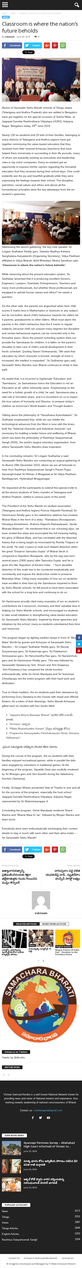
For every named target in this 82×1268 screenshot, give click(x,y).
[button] (76, 5)
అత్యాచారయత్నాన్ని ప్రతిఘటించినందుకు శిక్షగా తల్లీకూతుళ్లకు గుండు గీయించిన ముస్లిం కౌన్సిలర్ (19, 876)
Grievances (67, 1258)
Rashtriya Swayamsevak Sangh (19, 1239)
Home (4, 13)
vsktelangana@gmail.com (48, 1110)
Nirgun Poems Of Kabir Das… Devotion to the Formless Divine (67, 952)
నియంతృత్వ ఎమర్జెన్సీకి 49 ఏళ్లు (40, 949)
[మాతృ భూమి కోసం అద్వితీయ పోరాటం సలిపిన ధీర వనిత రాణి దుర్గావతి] (11, 1166)
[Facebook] (34, 1118)
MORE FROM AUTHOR (54, 923)
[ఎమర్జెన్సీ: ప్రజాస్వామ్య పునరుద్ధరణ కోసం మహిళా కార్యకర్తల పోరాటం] (14, 939)
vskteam (9, 36)
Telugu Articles (10, 1228)
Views (5, 1222)
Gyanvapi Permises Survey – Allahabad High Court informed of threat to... (49, 1144)
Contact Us (14, 1258)
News (5, 17)
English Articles (63, 946)
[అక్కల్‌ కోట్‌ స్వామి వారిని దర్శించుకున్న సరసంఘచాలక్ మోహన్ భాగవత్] (11, 1184)
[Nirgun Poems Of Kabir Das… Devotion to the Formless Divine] (67, 939)
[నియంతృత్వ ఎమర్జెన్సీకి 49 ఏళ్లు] (41, 938)
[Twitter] (41, 1118)
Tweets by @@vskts (13, 1057)
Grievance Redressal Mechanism (40, 1258)
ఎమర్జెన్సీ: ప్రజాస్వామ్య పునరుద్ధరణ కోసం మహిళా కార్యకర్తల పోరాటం (13, 952)
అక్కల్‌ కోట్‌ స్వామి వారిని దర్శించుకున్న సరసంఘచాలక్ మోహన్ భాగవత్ (44, 1181)
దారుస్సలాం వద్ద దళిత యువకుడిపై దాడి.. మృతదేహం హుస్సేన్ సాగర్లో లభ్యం (63, 874)
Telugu (5, 1217)
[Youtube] (48, 1118)
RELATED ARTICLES (26, 923)
